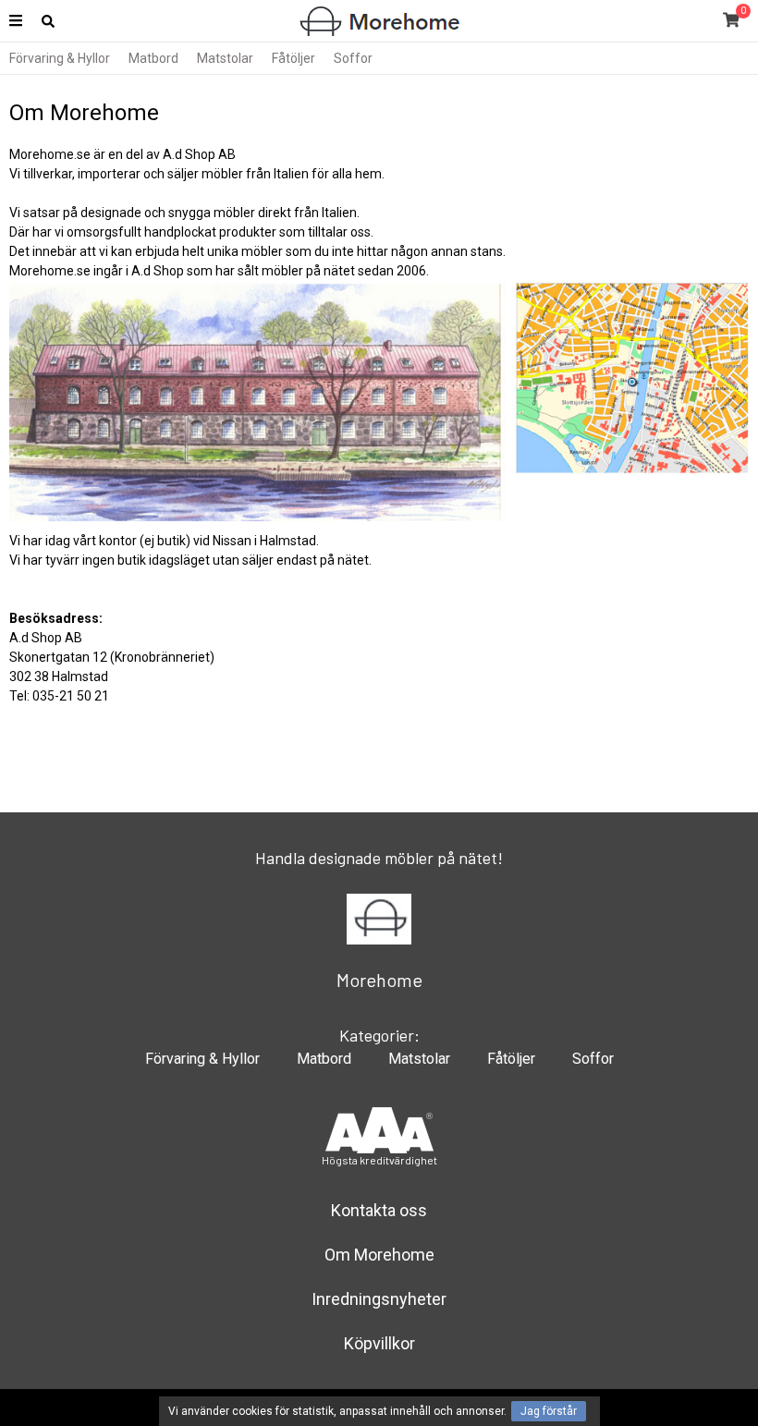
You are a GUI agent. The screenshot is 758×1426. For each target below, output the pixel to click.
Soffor (353, 58)
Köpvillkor (379, 1343)
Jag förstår (548, 1411)
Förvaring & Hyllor (59, 58)
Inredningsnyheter (379, 1299)
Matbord (153, 58)
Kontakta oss (379, 1210)
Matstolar (225, 58)
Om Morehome (379, 1254)
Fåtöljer (293, 58)
